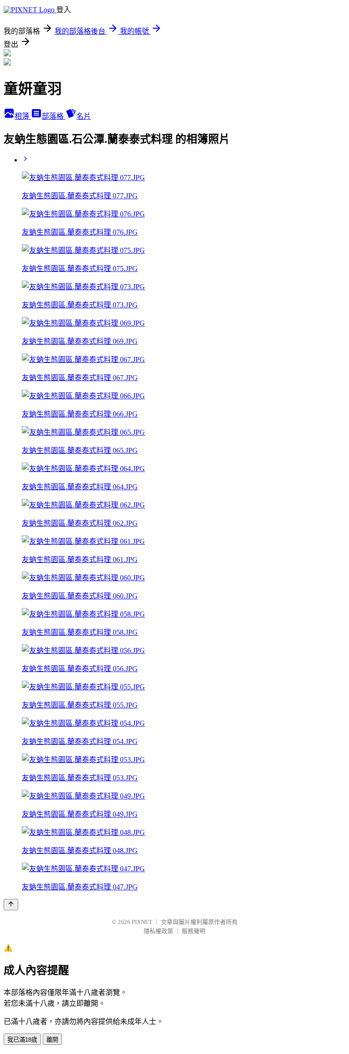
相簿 (23, 116)
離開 (52, 1039)
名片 (83, 116)
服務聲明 (193, 931)
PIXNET (142, 921)
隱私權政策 (158, 931)
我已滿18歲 (22, 1039)
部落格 (53, 116)
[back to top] (11, 904)
